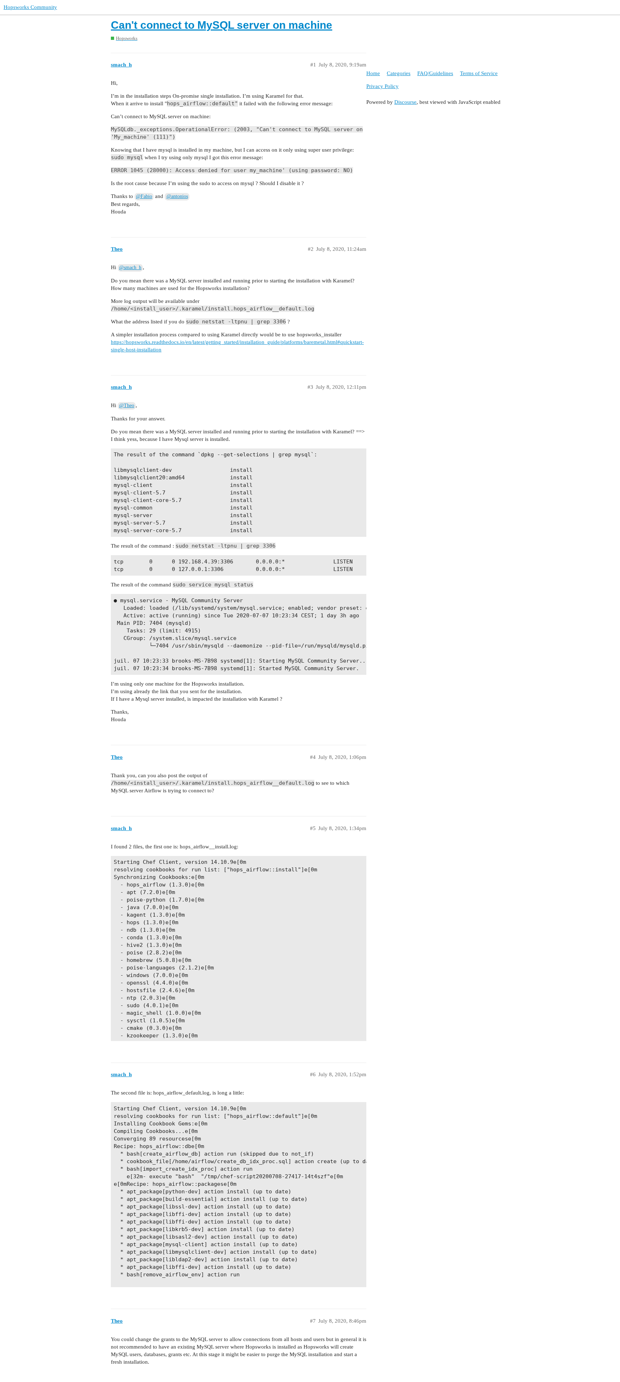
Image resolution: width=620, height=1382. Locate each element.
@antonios (177, 196)
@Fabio (144, 196)
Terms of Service (479, 73)
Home (373, 73)
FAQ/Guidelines (435, 73)
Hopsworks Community (30, 7)
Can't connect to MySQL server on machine (221, 25)
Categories (398, 73)
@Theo (126, 405)
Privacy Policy (382, 86)
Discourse (405, 102)
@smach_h (130, 267)
